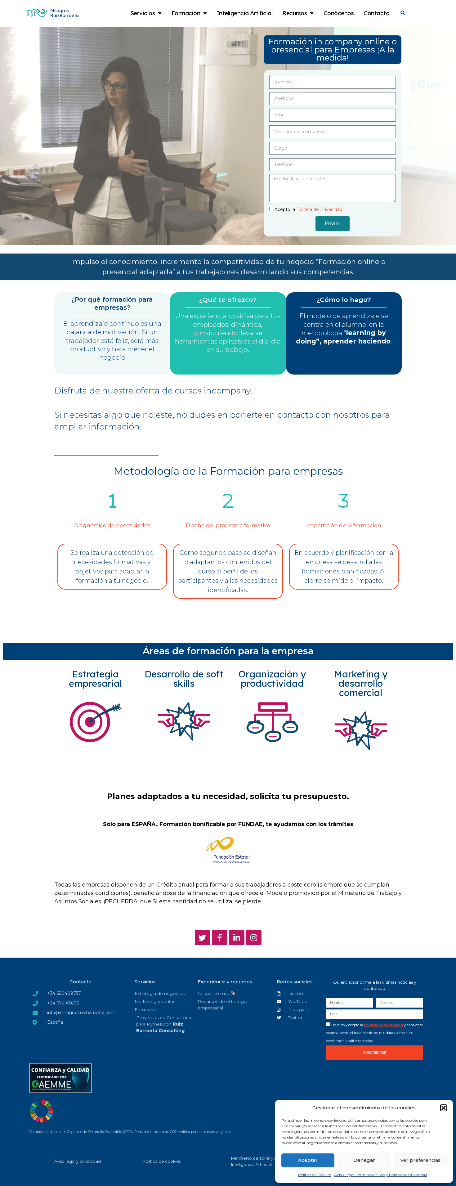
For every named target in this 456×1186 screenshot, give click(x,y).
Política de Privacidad (319, 209)
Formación (186, 13)
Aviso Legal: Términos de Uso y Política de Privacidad (380, 1174)
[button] (443, 1108)
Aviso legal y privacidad (77, 1161)
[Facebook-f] (219, 937)
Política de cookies (162, 1161)
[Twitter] (202, 937)
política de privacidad (383, 1025)
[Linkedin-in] (236, 937)
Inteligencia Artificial (245, 13)
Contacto (376, 13)
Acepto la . (309, 209)
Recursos (294, 13)
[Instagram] (254, 937)
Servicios (142, 13)
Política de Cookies (314, 1174)
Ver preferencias (420, 1160)
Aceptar (308, 1160)
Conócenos (339, 13)
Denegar (364, 1160)
